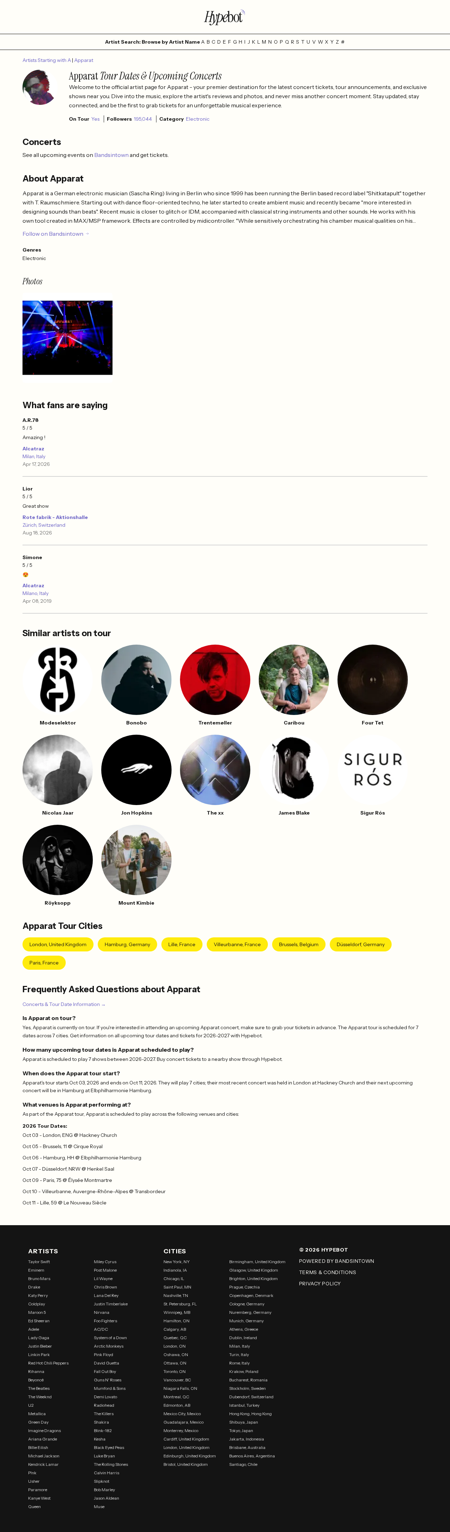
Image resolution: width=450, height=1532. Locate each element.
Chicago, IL (173, 1278)
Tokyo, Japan (241, 1430)
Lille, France (181, 944)
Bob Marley (104, 1489)
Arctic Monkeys (108, 1346)
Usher (34, 1481)
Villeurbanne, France (237, 944)
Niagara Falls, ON (180, 1388)
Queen (34, 1506)
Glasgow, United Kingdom (253, 1270)
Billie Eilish (38, 1447)
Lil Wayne (103, 1278)
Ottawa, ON (174, 1363)
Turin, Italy (239, 1354)
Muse (99, 1506)
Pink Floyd (103, 1354)
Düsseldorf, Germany (361, 944)
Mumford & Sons (110, 1388)
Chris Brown (105, 1287)
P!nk (32, 1472)
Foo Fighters (105, 1320)
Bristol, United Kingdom (185, 1464)
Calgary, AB (174, 1329)
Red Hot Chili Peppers (48, 1363)
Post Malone (105, 1270)
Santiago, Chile (243, 1464)
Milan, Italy (33, 456)
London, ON (174, 1346)
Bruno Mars (39, 1278)
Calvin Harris (106, 1472)
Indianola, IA (175, 1270)
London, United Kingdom (58, 944)
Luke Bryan (104, 1455)
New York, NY (176, 1261)
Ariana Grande (42, 1439)
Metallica (37, 1413)
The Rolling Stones (111, 1464)
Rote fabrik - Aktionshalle (55, 517)
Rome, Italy (239, 1363)
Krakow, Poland (243, 1371)
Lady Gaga (38, 1337)
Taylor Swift (39, 1261)
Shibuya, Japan (243, 1422)
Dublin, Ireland (243, 1337)
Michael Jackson (43, 1455)
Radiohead (104, 1405)
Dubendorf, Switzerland (251, 1396)
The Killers (104, 1413)
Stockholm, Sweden (247, 1388)
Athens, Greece (243, 1329)
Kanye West (39, 1498)
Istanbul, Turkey (244, 1405)
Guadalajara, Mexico (183, 1422)
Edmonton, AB (176, 1405)
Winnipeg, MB (176, 1312)
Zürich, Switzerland (43, 525)
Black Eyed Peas (109, 1447)
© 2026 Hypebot (323, 1250)
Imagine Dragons (44, 1430)
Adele (33, 1329)
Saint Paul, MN (177, 1287)
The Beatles (39, 1388)
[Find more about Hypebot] (225, 17)
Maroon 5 (37, 1312)
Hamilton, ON (176, 1320)
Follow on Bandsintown (52, 233)
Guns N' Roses (107, 1379)
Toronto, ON (174, 1371)
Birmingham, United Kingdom (257, 1261)
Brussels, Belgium (299, 944)
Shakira (101, 1422)
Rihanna (36, 1371)
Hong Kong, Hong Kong (250, 1413)
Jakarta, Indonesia (246, 1439)
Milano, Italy (35, 593)
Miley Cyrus (105, 1261)
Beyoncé (36, 1379)
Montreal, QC (176, 1396)
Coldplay (36, 1303)
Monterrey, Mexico (180, 1430)
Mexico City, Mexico (182, 1413)
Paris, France (44, 963)
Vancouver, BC (177, 1379)
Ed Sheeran (39, 1320)
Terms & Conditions (327, 1272)
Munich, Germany (246, 1320)
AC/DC (101, 1329)
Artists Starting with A (47, 60)
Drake (34, 1287)
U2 (31, 1405)
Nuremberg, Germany (250, 1312)
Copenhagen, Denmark (251, 1295)
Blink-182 (103, 1430)
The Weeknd (40, 1396)
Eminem (36, 1270)
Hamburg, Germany (127, 944)
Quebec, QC (175, 1337)
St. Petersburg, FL (180, 1303)
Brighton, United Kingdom (253, 1278)
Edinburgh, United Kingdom (189, 1455)
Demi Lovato (105, 1396)
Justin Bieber (40, 1346)
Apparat (83, 60)
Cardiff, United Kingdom (186, 1439)
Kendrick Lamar (43, 1464)
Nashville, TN (175, 1295)
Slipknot (101, 1481)
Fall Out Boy (105, 1371)
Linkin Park (39, 1354)
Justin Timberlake (111, 1303)
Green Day (38, 1422)
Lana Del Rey (106, 1295)
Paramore (37, 1489)
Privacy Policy (320, 1283)
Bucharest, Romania (248, 1379)
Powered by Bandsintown (336, 1261)
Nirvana (101, 1312)
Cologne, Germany (246, 1303)
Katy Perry (38, 1295)
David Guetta (106, 1363)
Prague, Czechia (244, 1287)
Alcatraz (33, 448)
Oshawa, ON (175, 1354)
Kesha (99, 1439)
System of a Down (110, 1337)
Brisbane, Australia (247, 1447)
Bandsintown (112, 154)
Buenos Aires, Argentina (252, 1455)
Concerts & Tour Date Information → (64, 1004)
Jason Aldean (106, 1498)
